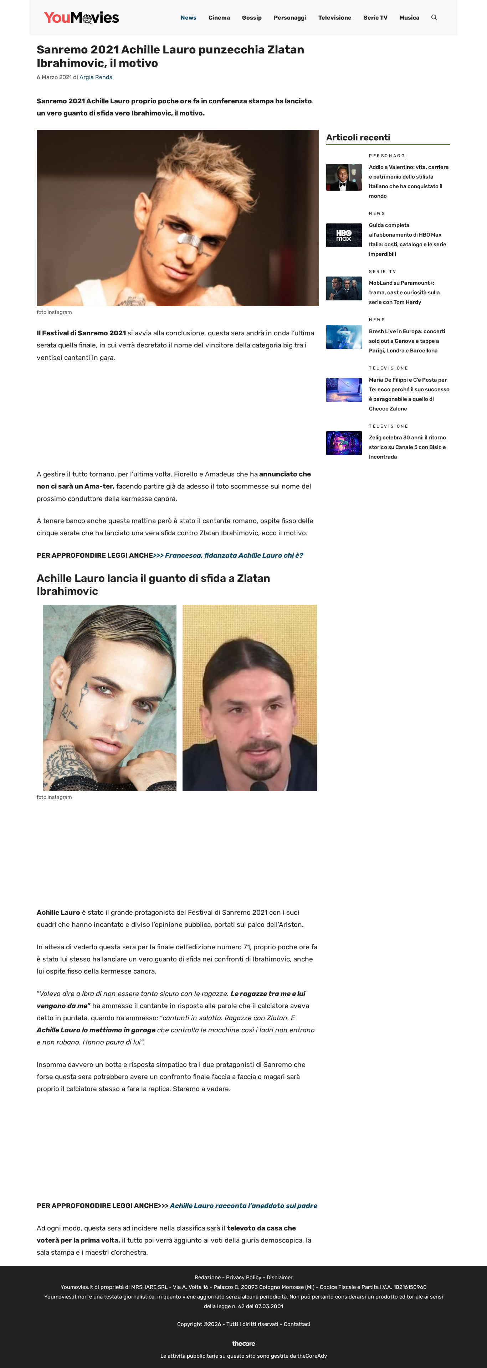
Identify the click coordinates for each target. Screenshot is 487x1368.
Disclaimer (280, 1277)
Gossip (252, 17)
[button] (434, 18)
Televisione (335, 17)
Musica (409, 17)
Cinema (219, 17)
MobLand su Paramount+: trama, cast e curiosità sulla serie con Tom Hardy (404, 292)
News (188, 17)
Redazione (208, 1277)
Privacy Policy (243, 1277)
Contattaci (297, 1324)
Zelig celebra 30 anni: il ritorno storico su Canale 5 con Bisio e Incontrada (407, 447)
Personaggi (290, 17)
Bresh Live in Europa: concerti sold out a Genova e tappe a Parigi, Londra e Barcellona (407, 341)
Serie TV (376, 17)
